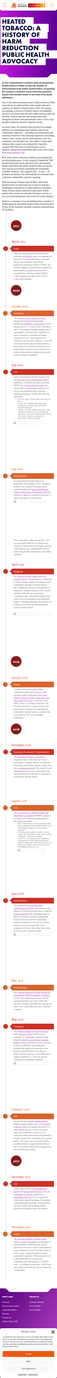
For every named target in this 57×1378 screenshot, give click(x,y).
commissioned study (26, 768)
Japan (17, 1234)
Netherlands (20, 476)
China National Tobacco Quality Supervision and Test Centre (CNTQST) (31, 698)
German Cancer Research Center (31, 318)
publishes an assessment (34, 324)
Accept (29, 1354)
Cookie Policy (22, 1374)
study (25, 495)
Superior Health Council (27, 576)
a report (45, 815)
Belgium (18, 571)
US (15, 371)
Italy (16, 248)
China (17, 684)
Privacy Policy (33, 1374)
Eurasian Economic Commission (31, 751)
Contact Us (6, 1317)
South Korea (20, 900)
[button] (53, 1331)
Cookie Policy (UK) (10, 1321)
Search (51, 5)
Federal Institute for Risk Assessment (32, 1031)
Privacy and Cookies (10, 1306)
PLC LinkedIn (35, 1306)
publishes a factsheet (41, 995)
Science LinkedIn (37, 1302)
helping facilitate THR (14, 152)
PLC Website (35, 1310)
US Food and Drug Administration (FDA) (31, 380)
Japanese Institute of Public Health (31, 1239)
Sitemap (5, 1314)
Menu (4, 5)
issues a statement (21, 914)
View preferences (28, 1368)
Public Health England (37, 1121)
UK (15, 807)
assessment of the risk (23, 1197)
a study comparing (28, 1242)
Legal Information (9, 1310)
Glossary (5, 1302)
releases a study (25, 1034)
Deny (28, 1361)
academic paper (31, 256)
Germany (19, 313)
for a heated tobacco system (32, 385)
